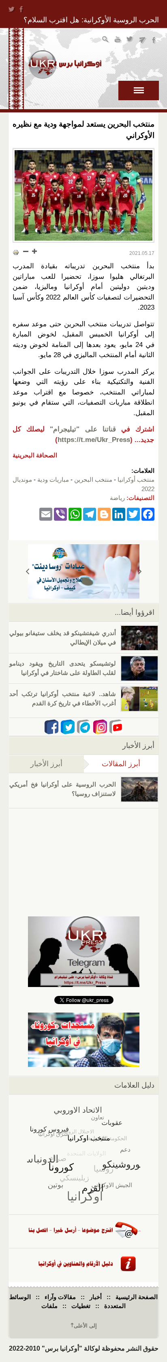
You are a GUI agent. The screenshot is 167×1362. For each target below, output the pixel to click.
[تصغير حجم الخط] (26, 251)
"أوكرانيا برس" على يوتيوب (118, 40)
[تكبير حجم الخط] (34, 251)
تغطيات (80, 1305)
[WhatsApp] (75, 514)
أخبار (96, 1296)
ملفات (49, 1305)
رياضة (117, 497)
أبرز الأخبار (46, 764)
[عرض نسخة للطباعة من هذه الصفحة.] (16, 252)
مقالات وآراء (60, 1296)
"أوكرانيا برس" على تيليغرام (142, 40)
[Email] (45, 514)
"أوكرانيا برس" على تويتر (130, 40)
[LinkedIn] (118, 514)
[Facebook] (147, 514)
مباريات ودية (53, 479)
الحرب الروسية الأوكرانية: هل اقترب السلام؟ (91, 20)
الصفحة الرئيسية (137, 1296)
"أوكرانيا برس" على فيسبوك (154, 40)
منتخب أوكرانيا (136, 479)
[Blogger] (104, 514)
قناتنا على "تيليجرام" (83, 429)
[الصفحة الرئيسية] (64, 64)
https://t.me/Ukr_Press (94, 440)
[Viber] (60, 514)
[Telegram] (89, 514)
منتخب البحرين (93, 479)
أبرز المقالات (112, 764)
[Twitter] (133, 514)
